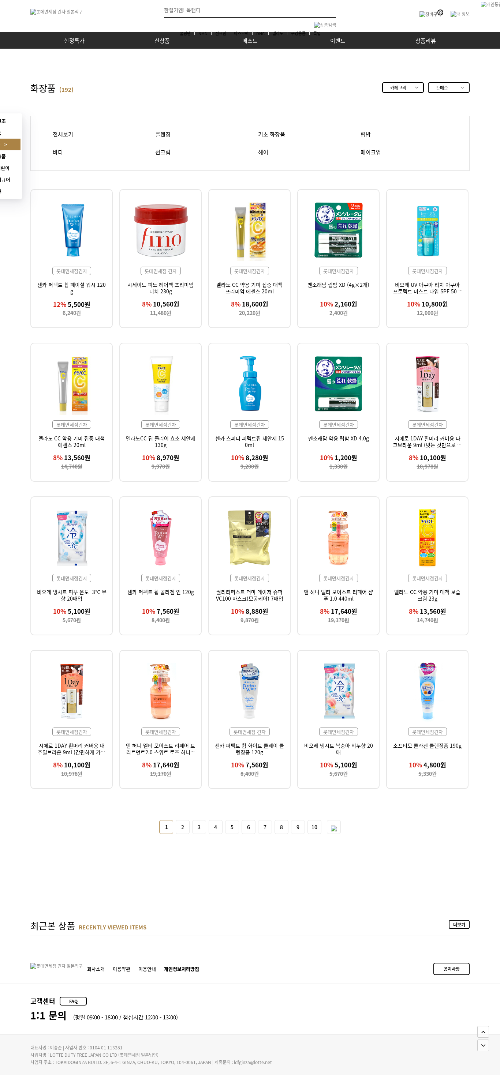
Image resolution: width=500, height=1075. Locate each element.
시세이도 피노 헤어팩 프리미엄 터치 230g (160, 288)
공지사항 (452, 969)
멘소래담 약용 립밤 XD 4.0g (338, 438)
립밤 (366, 134)
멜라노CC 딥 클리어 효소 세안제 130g (160, 441)
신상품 (162, 40)
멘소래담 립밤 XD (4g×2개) (338, 284)
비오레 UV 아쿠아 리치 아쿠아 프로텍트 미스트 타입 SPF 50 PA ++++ (427, 291)
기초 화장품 (271, 134)
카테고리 (398, 87)
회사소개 (96, 968)
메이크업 (371, 152)
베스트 (250, 40)
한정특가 (74, 40)
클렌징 (163, 134)
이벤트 (338, 40)
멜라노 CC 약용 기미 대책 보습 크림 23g (427, 595)
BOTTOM (483, 1045)
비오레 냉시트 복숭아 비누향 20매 (338, 749)
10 (314, 827)
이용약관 (121, 968)
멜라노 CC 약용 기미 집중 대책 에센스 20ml (71, 441)
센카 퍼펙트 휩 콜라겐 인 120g (160, 591)
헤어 (263, 152)
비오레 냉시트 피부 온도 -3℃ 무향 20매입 (72, 595)
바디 (58, 152)
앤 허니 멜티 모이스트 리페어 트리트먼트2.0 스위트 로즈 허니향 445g (160, 752)
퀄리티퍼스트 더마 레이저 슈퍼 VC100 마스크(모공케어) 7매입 (249, 595)
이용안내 (147, 968)
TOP (483, 1032)
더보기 (459, 924)
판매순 (442, 87)
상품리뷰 (425, 40)
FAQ (73, 1001)
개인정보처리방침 (181, 968)
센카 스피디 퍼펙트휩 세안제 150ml (249, 441)
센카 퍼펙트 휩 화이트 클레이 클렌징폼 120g (249, 749)
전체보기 (63, 134)
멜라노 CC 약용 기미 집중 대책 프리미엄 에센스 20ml (249, 288)
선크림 (163, 152)
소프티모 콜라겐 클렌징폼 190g (427, 745)
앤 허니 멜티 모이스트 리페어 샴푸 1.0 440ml (338, 595)
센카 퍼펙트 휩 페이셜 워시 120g (71, 288)
